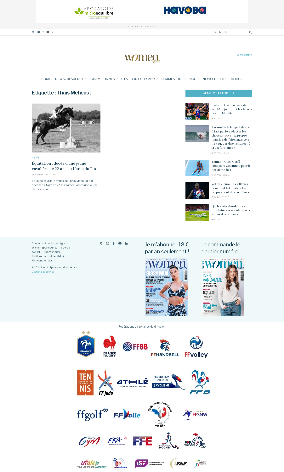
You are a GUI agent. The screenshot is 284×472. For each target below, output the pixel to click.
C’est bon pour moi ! (138, 79)
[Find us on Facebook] (43, 32)
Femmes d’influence (178, 79)
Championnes (103, 79)
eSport (36, 251)
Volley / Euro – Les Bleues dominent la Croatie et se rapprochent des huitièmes (230, 188)
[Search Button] (249, 32)
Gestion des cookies (43, 271)
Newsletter (213, 79)
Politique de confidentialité (48, 256)
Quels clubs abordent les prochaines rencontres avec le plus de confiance (231, 210)
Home (46, 79)
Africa (237, 79)
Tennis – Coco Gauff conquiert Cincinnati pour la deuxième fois (231, 166)
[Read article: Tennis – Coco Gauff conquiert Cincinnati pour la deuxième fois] (197, 168)
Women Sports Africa (44, 247)
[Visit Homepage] (142, 55)
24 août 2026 (221, 118)
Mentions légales (42, 260)
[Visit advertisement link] (142, 11)
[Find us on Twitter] (33, 32)
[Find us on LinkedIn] (53, 32)
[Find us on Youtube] (48, 32)
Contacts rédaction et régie (48, 243)
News (36, 158)
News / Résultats (69, 79)
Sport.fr (65, 247)
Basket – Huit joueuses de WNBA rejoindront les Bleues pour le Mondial (232, 109)
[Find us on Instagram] (38, 32)
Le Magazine (244, 54)
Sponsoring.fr (52, 251)
